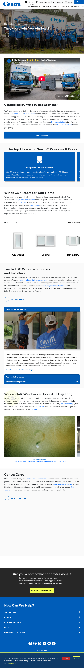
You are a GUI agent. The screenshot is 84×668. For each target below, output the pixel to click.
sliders (42, 406)
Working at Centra (7, 637)
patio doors (34, 205)
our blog (33, 409)
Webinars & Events (7, 638)
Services (64, 6)
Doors (55, 6)
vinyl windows (14, 114)
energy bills (21, 202)
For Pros (74, 6)
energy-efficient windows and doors (34, 280)
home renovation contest (63, 484)
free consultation (58, 122)
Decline (66, 658)
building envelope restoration (55, 285)
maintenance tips (67, 404)
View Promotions (42, 135)
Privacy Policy (12, 663)
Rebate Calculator (64, 125)
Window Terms (6, 637)
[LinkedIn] (44, 643)
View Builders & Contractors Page (19, 370)
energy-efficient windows (25, 200)
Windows (46, 6)
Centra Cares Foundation (36, 479)
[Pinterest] (35, 643)
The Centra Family (32, 6)
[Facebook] (30, 643)
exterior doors (29, 114)
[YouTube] (49, 643)
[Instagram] (39, 643)
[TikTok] (54, 643)
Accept (76, 658)
